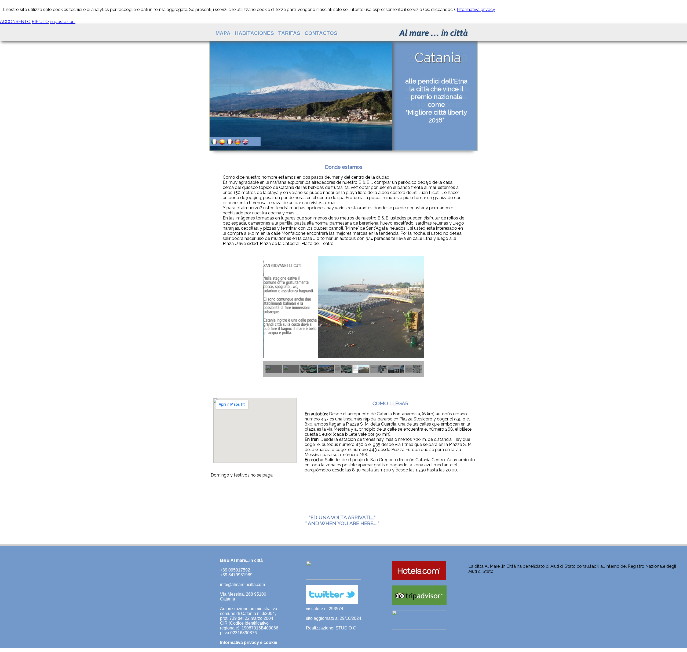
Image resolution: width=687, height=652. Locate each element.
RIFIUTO (40, 21)
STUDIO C (345, 628)
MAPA (223, 33)
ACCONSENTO (15, 21)
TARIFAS (289, 33)
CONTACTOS (321, 33)
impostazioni (62, 21)
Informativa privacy (476, 9)
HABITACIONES (254, 33)
